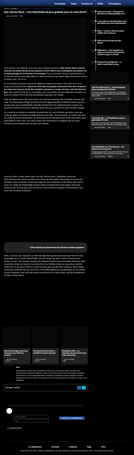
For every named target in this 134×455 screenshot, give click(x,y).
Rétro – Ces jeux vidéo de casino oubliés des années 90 (110, 32)
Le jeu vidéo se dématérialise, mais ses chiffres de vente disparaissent (111, 22)
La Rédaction (35, 447)
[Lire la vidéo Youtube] (45, 150)
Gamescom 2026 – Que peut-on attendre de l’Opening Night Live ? (111, 12)
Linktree (73, 447)
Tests (74, 3)
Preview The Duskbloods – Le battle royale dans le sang (109, 63)
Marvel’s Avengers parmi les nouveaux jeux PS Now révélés (16, 353)
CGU (103, 447)
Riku (18, 367)
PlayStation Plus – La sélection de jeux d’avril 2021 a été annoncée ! (74, 353)
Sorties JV (87, 3)
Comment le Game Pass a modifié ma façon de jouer (44, 352)
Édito (100, 3)
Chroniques (114, 3)
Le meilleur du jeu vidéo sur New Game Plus (15, 3)
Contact (55, 447)
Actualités (60, 3)
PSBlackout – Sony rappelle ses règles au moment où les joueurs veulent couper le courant (110, 52)
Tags (89, 447)
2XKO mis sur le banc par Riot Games (109, 41)
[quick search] (126, 4)
